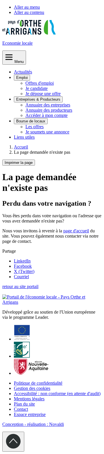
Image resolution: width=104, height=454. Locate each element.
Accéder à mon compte (46, 115)
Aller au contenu (29, 12)
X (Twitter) (24, 271)
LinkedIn (22, 260)
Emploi (22, 77)
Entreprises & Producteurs (38, 99)
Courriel (21, 276)
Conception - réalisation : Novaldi (33, 424)
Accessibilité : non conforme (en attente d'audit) (57, 393)
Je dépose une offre (43, 93)
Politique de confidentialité (38, 383)
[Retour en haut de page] (13, 442)
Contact (21, 409)
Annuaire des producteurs (48, 110)
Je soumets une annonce (47, 131)
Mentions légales (29, 398)
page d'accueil (76, 230)
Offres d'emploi (39, 83)
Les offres (34, 126)
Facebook (23, 266)
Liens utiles (24, 137)
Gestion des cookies (32, 388)
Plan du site (24, 403)
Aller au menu (27, 7)
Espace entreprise (30, 414)
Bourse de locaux (30, 121)
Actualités (23, 71)
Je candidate (36, 88)
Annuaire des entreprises (47, 104)
